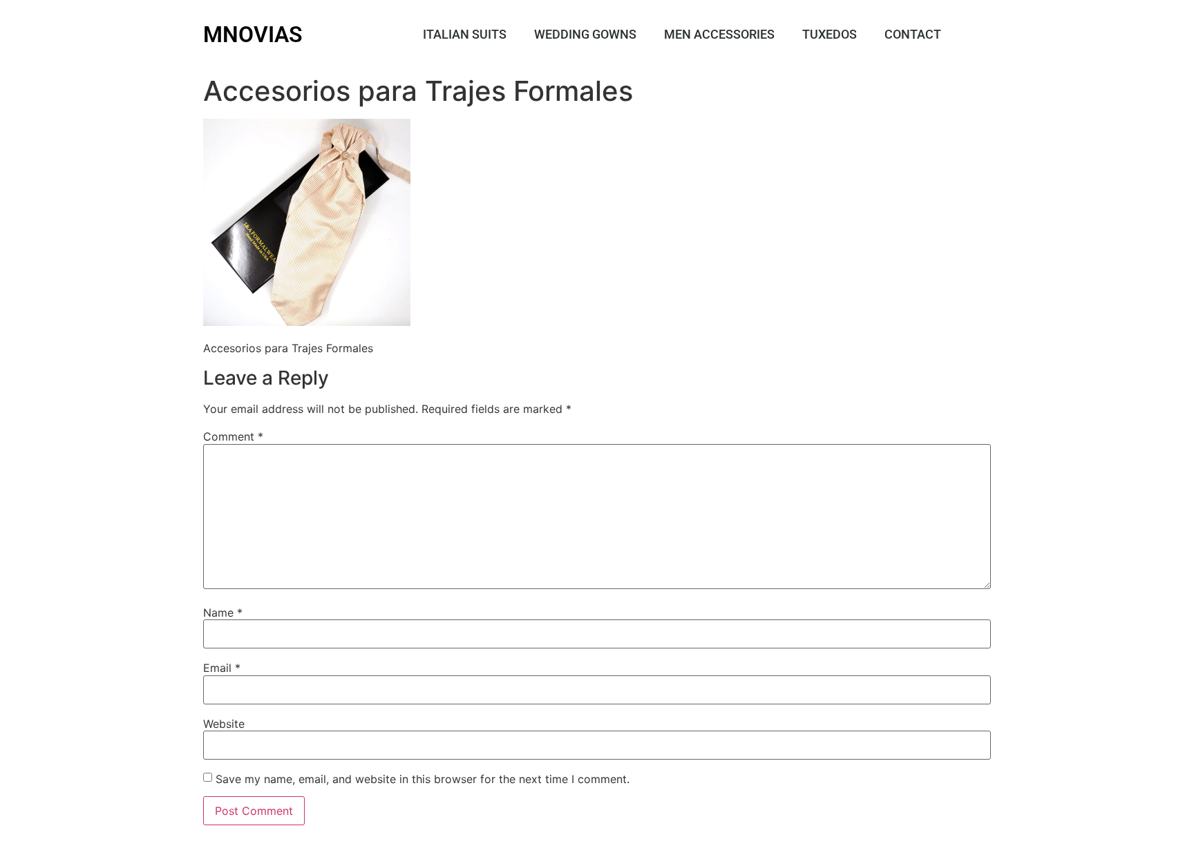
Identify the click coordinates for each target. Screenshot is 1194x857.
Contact (912, 34)
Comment (233, 436)
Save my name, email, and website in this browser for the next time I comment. (422, 778)
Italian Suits (464, 34)
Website (224, 723)
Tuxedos (829, 34)
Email (221, 667)
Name (223, 612)
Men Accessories (719, 34)
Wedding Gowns (585, 34)
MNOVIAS (253, 34)
